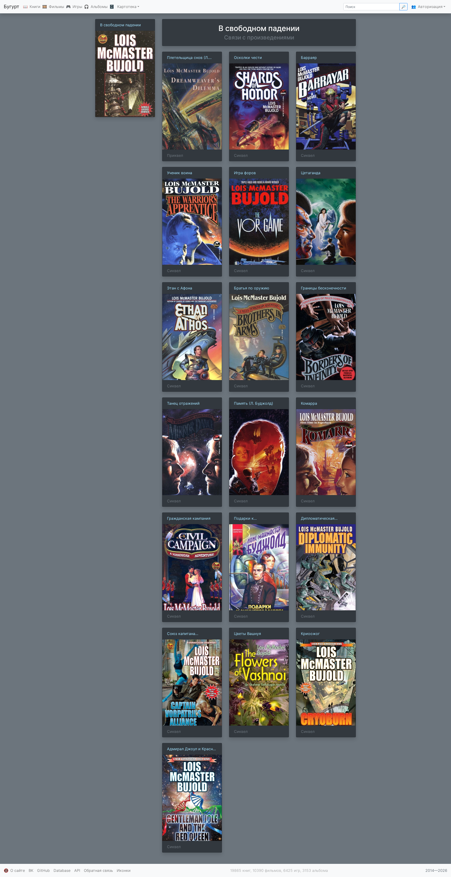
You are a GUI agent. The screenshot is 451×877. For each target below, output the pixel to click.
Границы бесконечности (323, 288)
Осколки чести (248, 57)
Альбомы (99, 6)
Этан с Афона (179, 288)
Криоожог (310, 633)
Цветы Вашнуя (247, 633)
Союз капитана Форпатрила (181, 633)
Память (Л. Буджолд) (253, 403)
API (77, 870)
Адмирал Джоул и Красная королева (192, 749)
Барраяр (309, 57)
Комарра (309, 403)
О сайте (17, 870)
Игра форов (245, 172)
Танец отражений (183, 403)
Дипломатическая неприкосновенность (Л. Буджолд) (323, 518)
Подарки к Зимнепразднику (249, 518)
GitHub (43, 870)
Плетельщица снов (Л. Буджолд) (188, 57)
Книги (35, 6)
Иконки (124, 870)
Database (62, 870)
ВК (31, 870)
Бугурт (11, 6)
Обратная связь (98, 870)
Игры (77, 6)
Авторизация (430, 6)
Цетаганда (310, 172)
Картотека (126, 6)
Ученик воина (179, 172)
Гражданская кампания (188, 518)
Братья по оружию (251, 288)
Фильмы (56, 6)
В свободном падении (120, 25)
